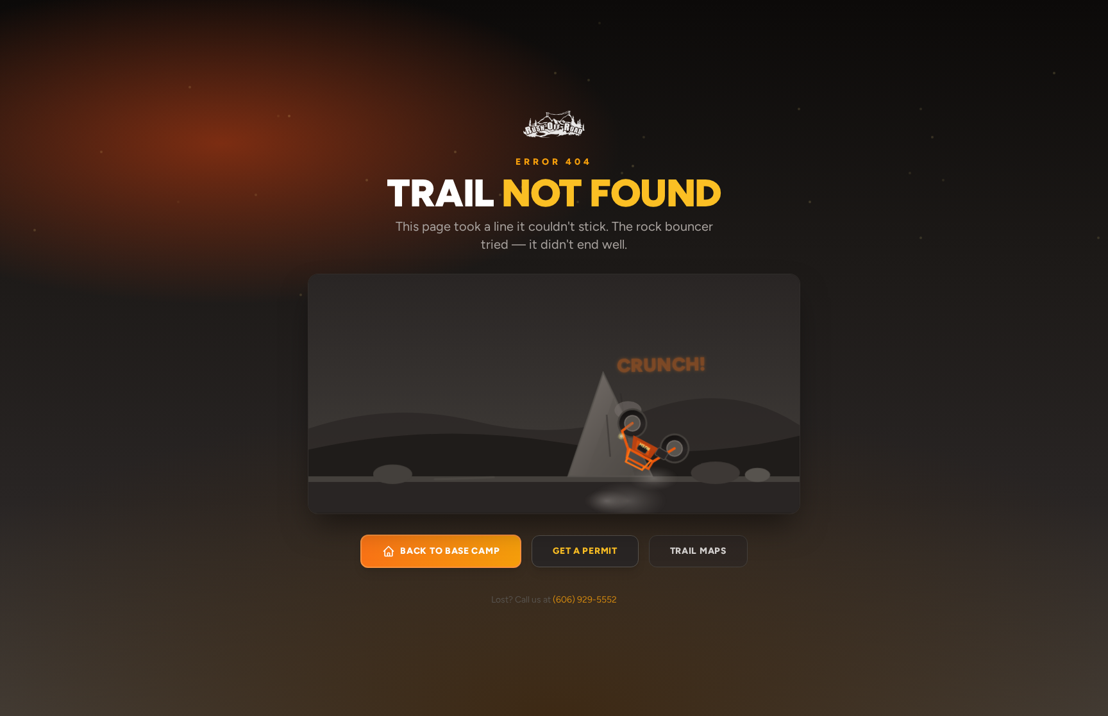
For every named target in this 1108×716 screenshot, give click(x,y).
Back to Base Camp (449, 550)
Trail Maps (698, 550)
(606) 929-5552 (585, 599)
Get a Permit (585, 550)
